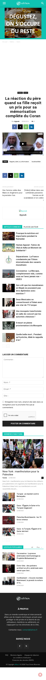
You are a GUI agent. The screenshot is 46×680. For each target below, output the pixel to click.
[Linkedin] (31, 126)
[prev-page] (4, 346)
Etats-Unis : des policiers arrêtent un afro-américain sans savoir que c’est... (30, 568)
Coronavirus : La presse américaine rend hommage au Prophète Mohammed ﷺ (28, 555)
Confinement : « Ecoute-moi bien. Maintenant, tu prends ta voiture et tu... (30, 580)
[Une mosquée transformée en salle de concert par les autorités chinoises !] (8, 314)
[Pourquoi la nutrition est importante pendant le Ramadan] (8, 236)
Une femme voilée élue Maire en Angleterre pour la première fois (12, 192)
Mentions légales (16, 655)
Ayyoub (16, 121)
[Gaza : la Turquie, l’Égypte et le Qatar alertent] (8, 532)
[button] (42, 3)
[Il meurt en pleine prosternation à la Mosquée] (8, 325)
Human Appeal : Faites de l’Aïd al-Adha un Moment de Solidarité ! (28, 248)
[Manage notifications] (40, 675)
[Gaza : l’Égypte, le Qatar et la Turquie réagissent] (8, 508)
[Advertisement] (23, 67)
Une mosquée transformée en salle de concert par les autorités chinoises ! (28, 314)
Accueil (4, 42)
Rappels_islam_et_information (19, 161)
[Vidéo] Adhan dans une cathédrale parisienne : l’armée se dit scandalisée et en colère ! (34, 195)
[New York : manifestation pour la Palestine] (23, 454)
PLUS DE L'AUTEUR (31, 227)
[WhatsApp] (25, 126)
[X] (20, 126)
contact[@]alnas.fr (29, 630)
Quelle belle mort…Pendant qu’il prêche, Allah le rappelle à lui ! (29, 337)
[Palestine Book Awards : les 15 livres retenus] (8, 520)
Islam (18, 42)
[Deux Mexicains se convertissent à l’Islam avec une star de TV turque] (8, 302)
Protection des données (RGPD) (23, 660)
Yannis (4, 478)
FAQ (6, 655)
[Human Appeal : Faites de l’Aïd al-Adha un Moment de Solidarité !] (8, 248)
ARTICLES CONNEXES (12, 227)
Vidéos (12, 42)
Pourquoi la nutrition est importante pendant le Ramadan (27, 236)
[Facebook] (14, 126)
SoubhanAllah (36, 161)
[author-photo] (23, 211)
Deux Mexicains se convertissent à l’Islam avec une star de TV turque (29, 302)
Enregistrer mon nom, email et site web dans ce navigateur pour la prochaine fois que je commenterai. (22, 404)
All (32, 547)
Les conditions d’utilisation (22, 658)
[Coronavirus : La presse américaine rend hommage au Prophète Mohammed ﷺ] (8, 556)
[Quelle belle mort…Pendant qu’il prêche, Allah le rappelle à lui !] (8, 337)
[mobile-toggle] (4, 3)
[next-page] (7, 346)
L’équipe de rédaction (31, 655)
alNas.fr (17, 664)
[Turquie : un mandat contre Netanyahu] (8, 497)
